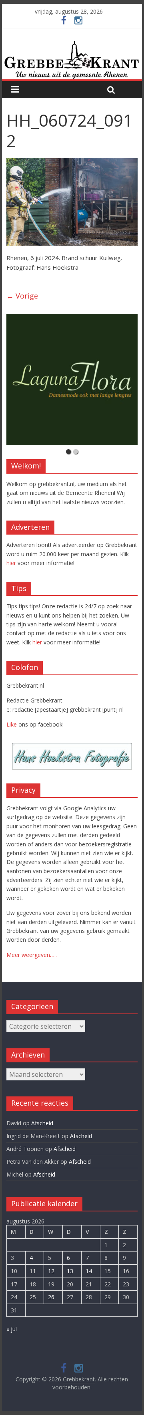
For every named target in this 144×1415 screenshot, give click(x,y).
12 (51, 1271)
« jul (11, 1329)
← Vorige (22, 296)
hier (11, 563)
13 (70, 1271)
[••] (72, 379)
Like (11, 724)
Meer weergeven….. (31, 955)
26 (51, 1297)
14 (89, 1271)
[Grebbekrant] (72, 59)
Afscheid (42, 1123)
